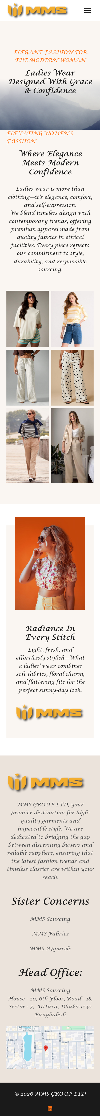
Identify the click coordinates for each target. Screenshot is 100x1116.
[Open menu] (87, 10)
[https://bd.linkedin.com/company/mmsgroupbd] (50, 1108)
